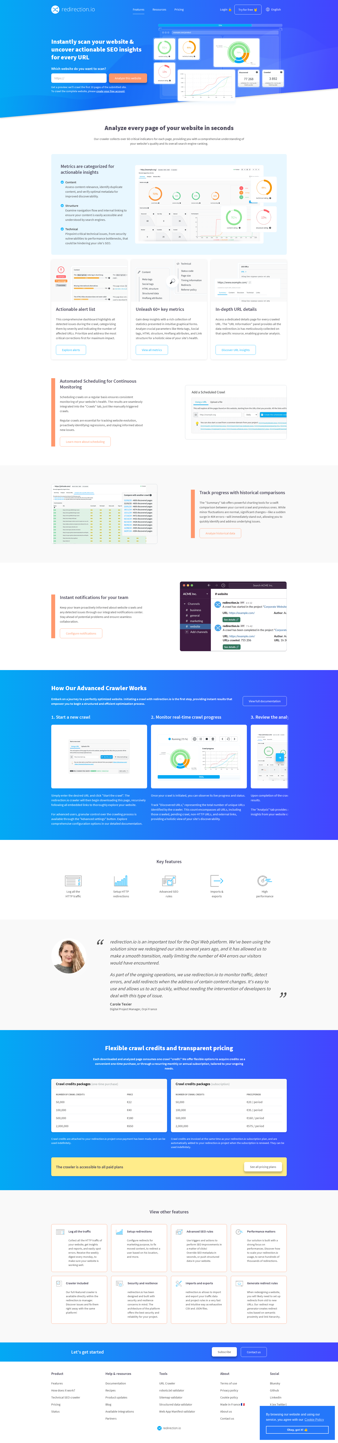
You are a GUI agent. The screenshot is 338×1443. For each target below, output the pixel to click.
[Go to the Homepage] (73, 9)
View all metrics (152, 350)
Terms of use (228, 1383)
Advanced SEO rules (200, 1231)
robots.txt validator (171, 1390)
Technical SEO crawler (65, 1397)
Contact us (254, 1352)
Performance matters (261, 1231)
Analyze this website (128, 78)
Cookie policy (229, 1397)
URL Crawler (167, 1383)
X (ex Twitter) (278, 1404)
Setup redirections (139, 1231)
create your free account (110, 91)
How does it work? (63, 1390)
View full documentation (265, 701)
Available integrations (119, 1411)
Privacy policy (229, 1390)
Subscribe (224, 1352)
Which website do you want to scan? (78, 68)
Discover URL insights (236, 350)
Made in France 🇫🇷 (232, 1404)
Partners (111, 1418)
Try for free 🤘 (247, 10)
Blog (108, 1404)
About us (226, 1411)
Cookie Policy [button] (314, 1419)
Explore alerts (71, 350)
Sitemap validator (170, 1397)
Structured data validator (175, 1404)
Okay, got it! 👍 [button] (297, 1429)
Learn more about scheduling (85, 442)
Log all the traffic (79, 1231)
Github (274, 1390)
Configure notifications (81, 633)
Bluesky (275, 1383)
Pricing (179, 9)
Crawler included (77, 1283)
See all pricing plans (263, 1167)
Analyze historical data (220, 533)
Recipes (110, 1390)
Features (138, 9)
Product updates (116, 1397)
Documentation (115, 1383)
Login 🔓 (226, 9)
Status (55, 1411)
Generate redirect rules (262, 1283)
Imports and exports (199, 1283)
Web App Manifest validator (177, 1411)
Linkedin (275, 1397)
